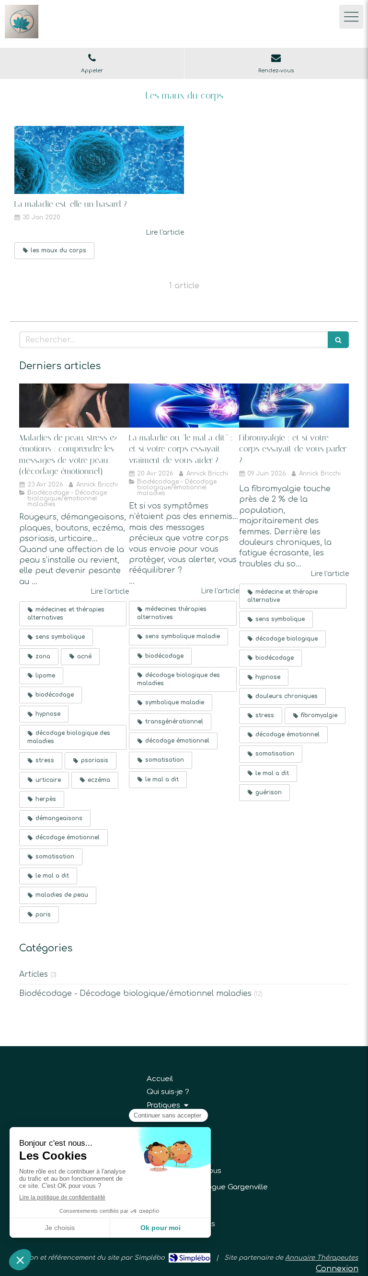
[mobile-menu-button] (351, 17)
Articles (33, 974)
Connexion (337, 1269)
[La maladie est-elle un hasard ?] (99, 160)
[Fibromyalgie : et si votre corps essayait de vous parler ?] (294, 406)
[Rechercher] (338, 339)
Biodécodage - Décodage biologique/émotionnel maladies (135, 993)
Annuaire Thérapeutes (321, 1257)
